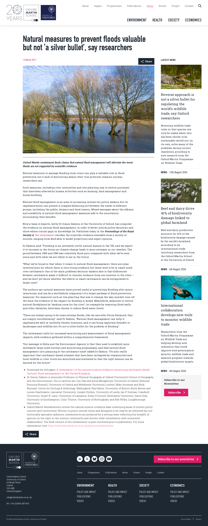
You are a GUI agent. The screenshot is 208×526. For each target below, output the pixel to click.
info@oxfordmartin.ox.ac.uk (19, 497)
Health (157, 20)
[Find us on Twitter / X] (87, 459)
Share (148, 61)
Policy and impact (86, 491)
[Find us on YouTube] (109, 459)
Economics (193, 20)
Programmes (114, 6)
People (175, 6)
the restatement (44, 235)
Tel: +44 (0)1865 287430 (17, 503)
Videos (80, 501)
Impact (98, 6)
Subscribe (174, 392)
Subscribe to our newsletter (176, 459)
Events (162, 6)
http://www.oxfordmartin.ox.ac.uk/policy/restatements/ (81, 425)
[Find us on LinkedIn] (80, 459)
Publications (134, 6)
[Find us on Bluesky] (94, 459)
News (150, 6)
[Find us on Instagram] (102, 459)
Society (173, 20)
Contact (189, 6)
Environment (137, 20)
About (85, 6)
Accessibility (186, 519)
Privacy (199, 519)
